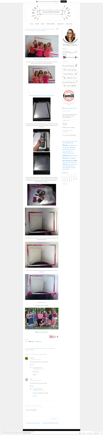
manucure (65, 155)
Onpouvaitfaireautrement (41, 30)
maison (73, 153)
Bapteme (67, 142)
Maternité (41, 348)
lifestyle (69, 153)
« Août (63, 183)
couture (63, 151)
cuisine (67, 151)
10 (71, 176)
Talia (72, 167)
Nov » (67, 183)
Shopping (68, 165)
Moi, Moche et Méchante (50, 23)
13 (62, 178)
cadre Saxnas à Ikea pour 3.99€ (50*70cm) (46, 95)
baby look (73, 141)
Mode (70, 158)
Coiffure (69, 149)
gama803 (31, 357)
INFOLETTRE (66, 111)
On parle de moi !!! (60, 23)
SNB (67, 167)
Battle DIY (71, 142)
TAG (69, 167)
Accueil (31, 23)
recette (76, 164)
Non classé (74, 162)
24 (71, 179)
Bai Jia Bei (37, 23)
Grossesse (37, 348)
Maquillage (72, 155)
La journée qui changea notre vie (32, 423)
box (76, 145)
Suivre (65, 123)
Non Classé (70, 162)
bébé (68, 147)
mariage (76, 155)
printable (72, 164)
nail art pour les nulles (69, 160)
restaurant (64, 165)
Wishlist (63, 169)
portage (69, 164)
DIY (34, 348)
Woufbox (67, 169)
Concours (74, 149)
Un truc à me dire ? (69, 23)
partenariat (64, 164)
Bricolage (31, 348)
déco (72, 151)
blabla (69, 145)
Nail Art (73, 158)
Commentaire (53, 418)
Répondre (32, 364)
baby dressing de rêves (66, 141)
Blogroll (42, 23)
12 (76, 176)
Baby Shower (51, 348)
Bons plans (73, 145)
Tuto (45, 348)
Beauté (64, 145)
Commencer (64, 1)
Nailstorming (64, 162)
